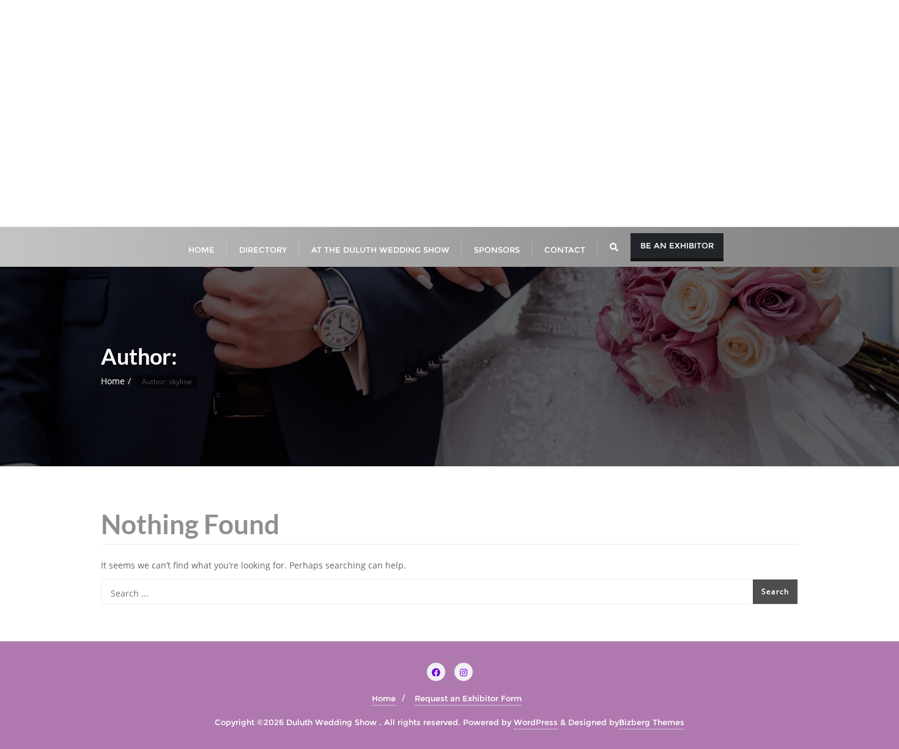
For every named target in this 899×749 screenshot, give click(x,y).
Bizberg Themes (651, 722)
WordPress (536, 722)
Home (113, 381)
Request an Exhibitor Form (468, 698)
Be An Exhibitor (677, 245)
